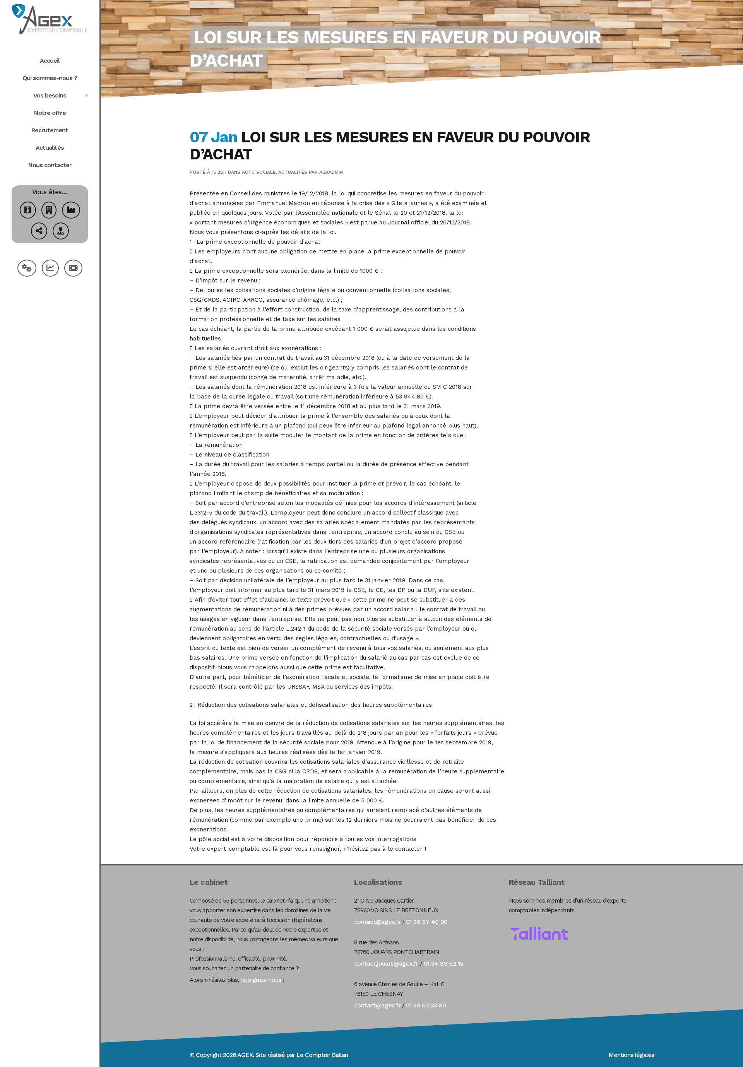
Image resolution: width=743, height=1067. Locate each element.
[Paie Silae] (73, 269)
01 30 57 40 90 (427, 921)
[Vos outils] (26, 269)
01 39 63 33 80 (426, 1005)
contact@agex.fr (377, 921)
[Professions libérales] (61, 232)
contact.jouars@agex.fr (386, 963)
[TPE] (48, 211)
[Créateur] (28, 211)
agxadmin (331, 172)
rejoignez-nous (260, 979)
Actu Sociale (259, 172)
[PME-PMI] (71, 211)
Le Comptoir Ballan (322, 1054)
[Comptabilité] (50, 269)
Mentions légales (631, 1054)
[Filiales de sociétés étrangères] (39, 232)
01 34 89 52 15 (444, 963)
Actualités (292, 172)
